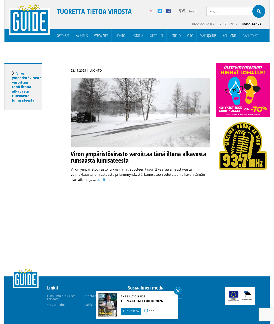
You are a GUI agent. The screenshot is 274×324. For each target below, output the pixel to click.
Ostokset (63, 35)
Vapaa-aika (101, 35)
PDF (151, 311)
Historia (137, 35)
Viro (190, 35)
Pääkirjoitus (208, 35)
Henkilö (175, 35)
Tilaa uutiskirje (203, 24)
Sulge (178, 291)
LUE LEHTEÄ (131, 311)
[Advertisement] (31, 181)
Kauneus (82, 35)
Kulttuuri (156, 35)
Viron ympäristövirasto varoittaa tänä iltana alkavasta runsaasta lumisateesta (27, 87)
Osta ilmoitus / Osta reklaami (61, 297)
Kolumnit (229, 35)
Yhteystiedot (56, 305)
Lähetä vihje (228, 24)
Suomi (192, 11)
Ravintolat (250, 35)
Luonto (120, 35)
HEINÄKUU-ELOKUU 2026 (142, 301)
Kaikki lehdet (252, 24)
